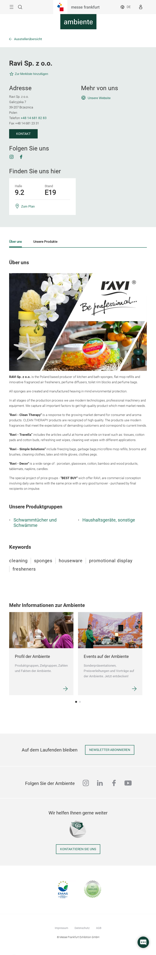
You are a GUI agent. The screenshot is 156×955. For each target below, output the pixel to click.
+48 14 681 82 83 (34, 118)
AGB (98, 928)
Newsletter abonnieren (109, 750)
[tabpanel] (41, 653)
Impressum (61, 928)
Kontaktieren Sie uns (78, 849)
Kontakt (23, 134)
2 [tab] (80, 702)
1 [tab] (76, 702)
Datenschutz (82, 928)
